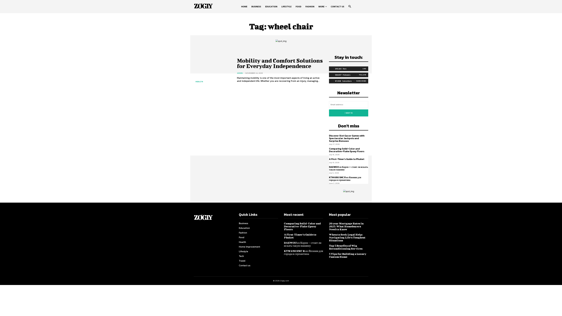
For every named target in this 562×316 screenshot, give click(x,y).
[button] (349, 6)
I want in (349, 113)
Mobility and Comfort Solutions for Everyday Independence (280, 63)
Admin (240, 73)
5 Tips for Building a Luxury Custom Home (347, 255)
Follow (362, 75)
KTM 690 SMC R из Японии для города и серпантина (345, 179)
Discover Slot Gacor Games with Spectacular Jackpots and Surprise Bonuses (347, 138)
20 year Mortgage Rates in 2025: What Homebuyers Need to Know (346, 226)
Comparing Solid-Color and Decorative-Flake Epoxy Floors (346, 150)
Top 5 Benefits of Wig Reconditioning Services (346, 247)
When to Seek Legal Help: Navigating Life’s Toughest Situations (347, 237)
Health (199, 81)
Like (364, 68)
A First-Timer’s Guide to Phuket (346, 159)
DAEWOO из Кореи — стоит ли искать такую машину (348, 168)
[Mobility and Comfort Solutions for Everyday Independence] (213, 70)
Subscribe (361, 81)
